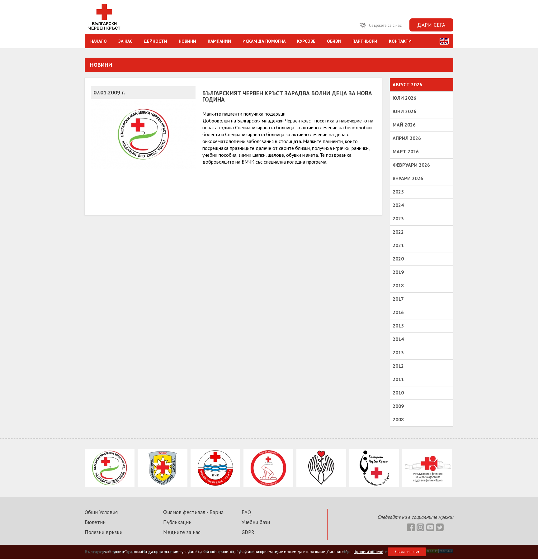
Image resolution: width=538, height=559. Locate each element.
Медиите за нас (182, 532)
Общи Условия (101, 512)
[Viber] (350, 25)
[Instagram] (321, 25)
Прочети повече (368, 551)
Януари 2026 (408, 178)
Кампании (219, 41)
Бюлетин (95, 522)
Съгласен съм (407, 551)
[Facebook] (311, 25)
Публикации (177, 522)
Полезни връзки (103, 532)
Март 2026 (406, 151)
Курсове (306, 41)
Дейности (155, 41)
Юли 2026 (404, 98)
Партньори (364, 41)
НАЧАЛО (98, 41)
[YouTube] (331, 25)
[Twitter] (340, 25)
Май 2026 (404, 125)
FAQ (246, 512)
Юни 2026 (404, 111)
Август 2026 (407, 84)
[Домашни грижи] (321, 485)
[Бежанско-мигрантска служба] (374, 485)
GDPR (248, 532)
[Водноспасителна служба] (215, 485)
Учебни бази (256, 522)
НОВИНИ (187, 41)
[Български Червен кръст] (104, 30)
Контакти (400, 41)
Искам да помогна (264, 41)
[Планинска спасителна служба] (162, 485)
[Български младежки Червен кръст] (109, 485)
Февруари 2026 (411, 165)
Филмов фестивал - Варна (193, 512)
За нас (125, 41)
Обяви (334, 41)
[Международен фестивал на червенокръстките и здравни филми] (427, 485)
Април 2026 (407, 138)
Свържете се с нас (385, 25)
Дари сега (431, 25)
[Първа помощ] (268, 485)
